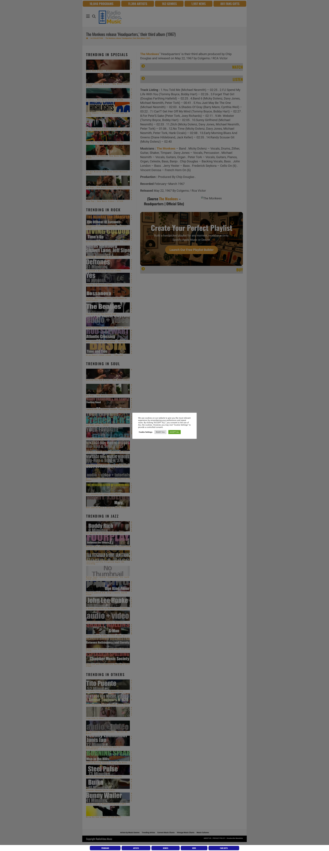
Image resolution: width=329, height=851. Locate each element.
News (194, 848)
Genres (165, 848)
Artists (136, 848)
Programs (105, 848)
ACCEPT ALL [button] (174, 432)
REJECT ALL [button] (160, 432)
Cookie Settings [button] (145, 432)
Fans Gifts (224, 848)
